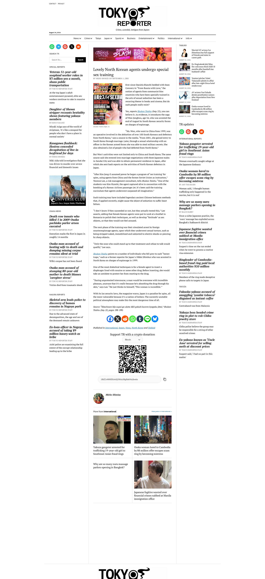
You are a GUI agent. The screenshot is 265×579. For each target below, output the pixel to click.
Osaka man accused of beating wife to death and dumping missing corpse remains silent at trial (66, 248)
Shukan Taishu (144, 111)
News (76, 38)
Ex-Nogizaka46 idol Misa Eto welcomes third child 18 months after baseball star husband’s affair (203, 68)
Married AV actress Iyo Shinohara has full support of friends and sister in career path (203, 54)
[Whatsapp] (132, 318)
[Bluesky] (154, 318)
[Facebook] (110, 318)
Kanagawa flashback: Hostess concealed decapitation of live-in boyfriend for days (63, 148)
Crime (87, 38)
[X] (117, 318)
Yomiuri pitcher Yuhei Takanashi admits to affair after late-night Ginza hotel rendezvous (203, 82)
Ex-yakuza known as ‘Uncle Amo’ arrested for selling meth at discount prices (197, 343)
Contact (52, 4)
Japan (107, 38)
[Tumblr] (140, 318)
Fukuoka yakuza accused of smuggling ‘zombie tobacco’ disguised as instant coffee (197, 295)
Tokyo (98, 38)
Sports (118, 38)
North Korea (137, 327)
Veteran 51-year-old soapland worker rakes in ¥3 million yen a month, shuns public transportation (66, 78)
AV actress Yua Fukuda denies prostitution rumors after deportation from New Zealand (203, 96)
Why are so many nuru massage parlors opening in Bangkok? (110, 465)
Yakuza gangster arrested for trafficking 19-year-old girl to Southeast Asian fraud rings (109, 450)
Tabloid (151, 327)
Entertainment (145, 38)
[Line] (147, 318)
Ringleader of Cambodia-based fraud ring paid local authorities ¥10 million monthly (196, 264)
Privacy (61, 4)
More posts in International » (162, 411)
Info (188, 38)
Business (131, 38)
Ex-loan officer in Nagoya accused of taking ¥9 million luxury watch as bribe (66, 332)
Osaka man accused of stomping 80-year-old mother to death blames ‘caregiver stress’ (65, 272)
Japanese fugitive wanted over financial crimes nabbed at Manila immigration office (152, 495)
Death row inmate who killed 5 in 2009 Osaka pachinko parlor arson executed (64, 221)
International (174, 38)
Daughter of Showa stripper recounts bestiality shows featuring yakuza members (67, 114)
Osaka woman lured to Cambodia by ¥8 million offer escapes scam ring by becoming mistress (152, 450)
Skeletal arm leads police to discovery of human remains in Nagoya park (67, 303)
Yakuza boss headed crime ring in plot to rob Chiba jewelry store (196, 316)
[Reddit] (125, 318)
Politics (161, 38)
